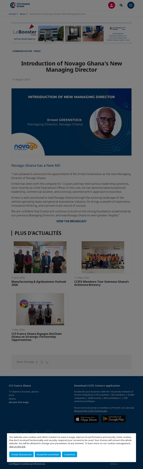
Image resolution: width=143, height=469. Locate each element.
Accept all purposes (21, 454)
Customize (69, 454)
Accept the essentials (48, 454)
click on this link (17, 446)
